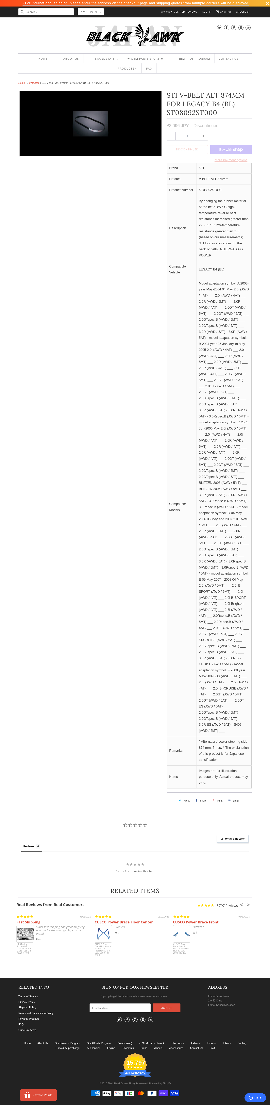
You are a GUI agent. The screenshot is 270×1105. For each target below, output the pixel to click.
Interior (227, 1043)
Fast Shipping (28, 922)
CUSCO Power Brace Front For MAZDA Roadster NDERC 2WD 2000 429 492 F (181, 948)
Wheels (158, 1048)
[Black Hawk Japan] (135, 36)
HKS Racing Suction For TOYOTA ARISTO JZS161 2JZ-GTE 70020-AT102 (24, 948)
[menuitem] (39, 59)
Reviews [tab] (28, 846)
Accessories (176, 1048)
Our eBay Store (27, 1030)
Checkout (243, 12)
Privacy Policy (26, 1001)
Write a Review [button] (235, 839)
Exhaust (196, 1043)
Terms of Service (28, 996)
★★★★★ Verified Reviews (179, 12)
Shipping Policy (27, 1007)
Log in (206, 12)
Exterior (211, 1043)
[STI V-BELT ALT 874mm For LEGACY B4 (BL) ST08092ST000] (90, 123)
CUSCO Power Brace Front (196, 922)
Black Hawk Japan (118, 1083)
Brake (144, 1048)
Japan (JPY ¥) (89, 12)
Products (34, 83)
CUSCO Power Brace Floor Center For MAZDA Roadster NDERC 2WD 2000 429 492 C (103, 949)
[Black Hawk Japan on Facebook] (226, 27)
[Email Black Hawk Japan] (248, 27)
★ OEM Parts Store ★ (152, 1043)
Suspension (93, 1048)
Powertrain (128, 1048)
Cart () (225, 12)
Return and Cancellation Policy (36, 1013)
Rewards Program (28, 1018)
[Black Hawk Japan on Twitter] (219, 27)
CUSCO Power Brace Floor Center (124, 922)
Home (27, 1043)
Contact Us (196, 1048)
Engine (111, 1048)
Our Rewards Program (67, 1043)
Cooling (242, 1043)
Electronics (178, 1043)
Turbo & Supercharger (67, 1048)
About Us (42, 1043)
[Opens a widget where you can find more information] (255, 1098)
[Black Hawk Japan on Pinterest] (233, 27)
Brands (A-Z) (124, 1043)
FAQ (21, 1024)
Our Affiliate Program (99, 1043)
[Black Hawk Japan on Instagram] (241, 27)
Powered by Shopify (160, 1083)
